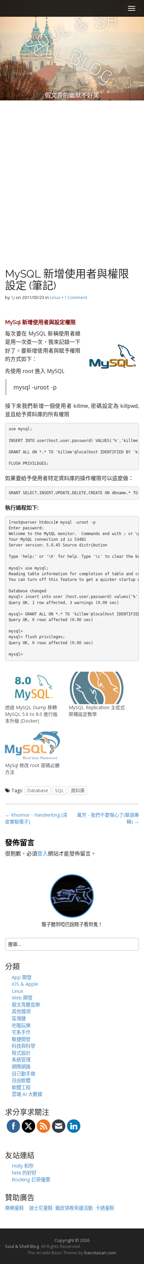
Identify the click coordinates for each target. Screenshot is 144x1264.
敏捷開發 (21, 1039)
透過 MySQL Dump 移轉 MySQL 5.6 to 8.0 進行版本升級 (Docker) (31, 714)
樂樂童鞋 (14, 1208)
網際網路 (21, 1066)
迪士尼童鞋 (41, 1208)
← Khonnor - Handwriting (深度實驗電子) (36, 818)
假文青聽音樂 (26, 1004)
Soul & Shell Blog (22, 1246)
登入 (42, 853)
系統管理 (21, 1059)
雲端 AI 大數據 (27, 1094)
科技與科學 (23, 1046)
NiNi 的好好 (24, 1173)
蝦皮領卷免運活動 (74, 1208)
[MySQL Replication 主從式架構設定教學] (97, 688)
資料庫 (78, 790)
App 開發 (21, 977)
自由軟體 (21, 1080)
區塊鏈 (19, 1018)
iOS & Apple (25, 984)
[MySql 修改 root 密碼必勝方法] (33, 746)
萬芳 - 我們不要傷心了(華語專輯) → (108, 818)
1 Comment (75, 297)
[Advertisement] (72, 176)
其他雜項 (21, 1011)
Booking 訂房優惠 (31, 1179)
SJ (13, 297)
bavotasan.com (100, 1253)
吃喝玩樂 (21, 1025)
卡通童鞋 (104, 1208)
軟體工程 (21, 1087)
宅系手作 (21, 1032)
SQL (59, 790)
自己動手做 (23, 1073)
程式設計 (21, 1053)
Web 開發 (22, 997)
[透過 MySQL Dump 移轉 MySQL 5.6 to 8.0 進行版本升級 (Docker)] (33, 688)
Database (37, 790)
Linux (55, 297)
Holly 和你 (22, 1166)
